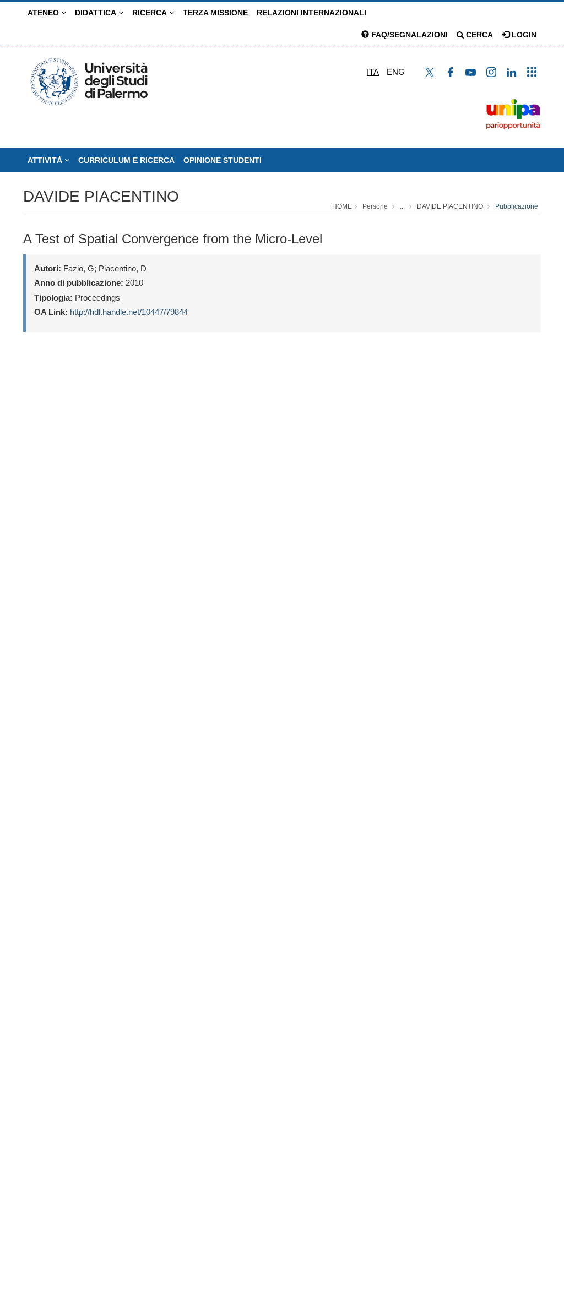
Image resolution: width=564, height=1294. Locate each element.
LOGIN (522, 34)
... (402, 206)
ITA (373, 72)
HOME (342, 206)
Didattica (96, 12)
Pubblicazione (516, 206)
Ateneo (44, 12)
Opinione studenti (222, 160)
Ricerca (150, 12)
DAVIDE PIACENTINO (101, 196)
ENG (396, 72)
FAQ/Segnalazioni (408, 34)
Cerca (478, 34)
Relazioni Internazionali (311, 12)
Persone (375, 206)
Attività (46, 160)
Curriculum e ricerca (126, 160)
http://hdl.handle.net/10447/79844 (129, 312)
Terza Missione (215, 12)
